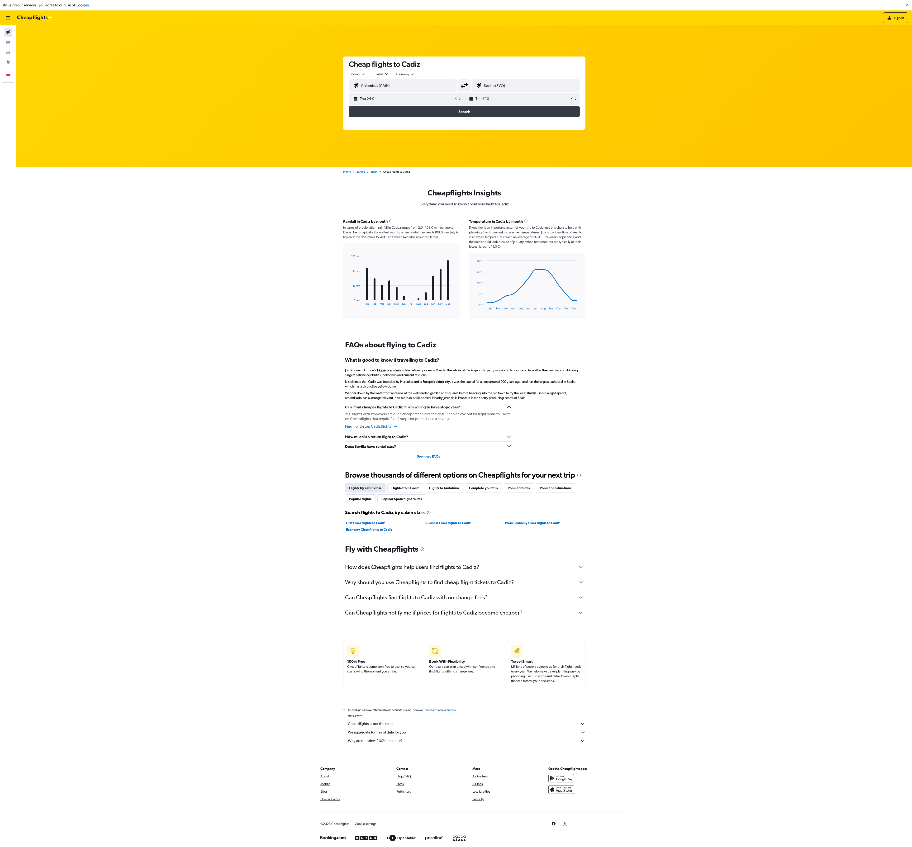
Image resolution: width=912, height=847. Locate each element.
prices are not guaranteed (440, 710)
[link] (553, 824)
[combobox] (358, 74)
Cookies (82, 5)
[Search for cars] (8, 52)
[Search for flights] (8, 32)
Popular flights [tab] (360, 499)
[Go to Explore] (8, 62)
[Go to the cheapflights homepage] (34, 17)
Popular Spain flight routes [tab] (401, 499)
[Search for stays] (8, 42)
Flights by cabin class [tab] (365, 488)
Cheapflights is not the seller (371, 723)
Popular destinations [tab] (555, 488)
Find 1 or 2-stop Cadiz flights (368, 426)
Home (347, 171)
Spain (374, 171)
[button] (907, 5)
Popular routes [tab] (519, 488)
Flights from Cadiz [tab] (405, 488)
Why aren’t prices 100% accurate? (375, 740)
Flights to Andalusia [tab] (444, 488)
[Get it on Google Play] (561, 778)
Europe (360, 171)
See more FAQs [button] (428, 456)
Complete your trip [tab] (483, 488)
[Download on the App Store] (561, 789)
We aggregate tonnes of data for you (377, 732)
